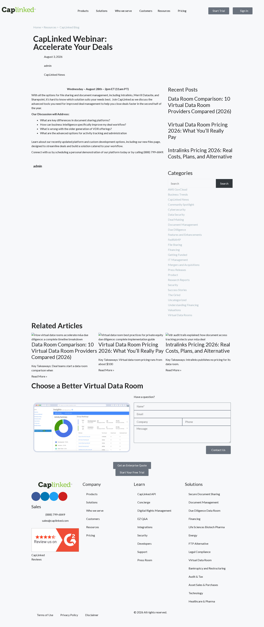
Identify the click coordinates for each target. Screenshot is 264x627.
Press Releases (177, 269)
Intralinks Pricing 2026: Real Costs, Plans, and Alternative (200, 153)
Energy (193, 535)
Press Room (144, 560)
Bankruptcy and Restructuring (207, 568)
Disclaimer (91, 615)
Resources (164, 10)
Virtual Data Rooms (180, 315)
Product (173, 274)
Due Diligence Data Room (204, 510)
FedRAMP (174, 239)
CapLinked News (54, 74)
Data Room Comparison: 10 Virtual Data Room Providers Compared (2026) (199, 105)
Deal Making (176, 219)
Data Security (176, 214)
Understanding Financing (183, 305)
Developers (144, 543)
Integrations (144, 527)
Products (83, 10)
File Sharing (175, 244)
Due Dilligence (177, 229)
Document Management (183, 224)
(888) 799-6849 (153, 152)
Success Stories (177, 290)
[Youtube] (62, 496)
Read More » (39, 376)
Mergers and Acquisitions (184, 264)
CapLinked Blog (69, 27)
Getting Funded (177, 254)
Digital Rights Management (154, 510)
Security (173, 285)
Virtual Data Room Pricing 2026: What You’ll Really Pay (198, 130)
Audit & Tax (196, 576)
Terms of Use (45, 615)
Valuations (174, 310)
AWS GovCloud (177, 189)
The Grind (174, 295)
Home (37, 27)
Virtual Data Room (200, 560)
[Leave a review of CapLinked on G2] (55, 550)
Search (224, 183)
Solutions (101, 10)
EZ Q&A (142, 518)
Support (142, 551)
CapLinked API (146, 494)
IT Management (178, 259)
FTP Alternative (198, 543)
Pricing (182, 10)
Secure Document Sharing (204, 494)
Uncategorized (177, 300)
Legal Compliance (199, 551)
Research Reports (179, 279)
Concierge (143, 502)
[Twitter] (53, 496)
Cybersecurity (177, 209)
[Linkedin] (44, 496)
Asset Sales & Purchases (203, 584)
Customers (145, 10)
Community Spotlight (181, 204)
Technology (196, 593)
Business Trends (178, 194)
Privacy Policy (69, 615)
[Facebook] (35, 496)
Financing (174, 249)
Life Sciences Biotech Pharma (207, 527)
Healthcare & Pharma (202, 601)
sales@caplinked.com (55, 520)
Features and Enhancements (185, 234)
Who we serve (123, 10)
